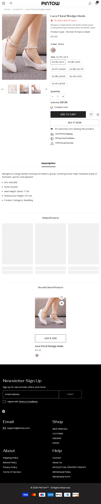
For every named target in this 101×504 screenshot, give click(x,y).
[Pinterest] (3, 411)
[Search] (11, 3)
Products (17, 9)
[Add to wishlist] (61, 297)
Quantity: (55, 91)
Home (7, 9)
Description (48, 163)
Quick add (50, 338)
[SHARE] (96, 114)
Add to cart (68, 114)
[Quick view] (61, 303)
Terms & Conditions (28, 401)
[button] (3, 89)
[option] (24, 47)
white (37, 355)
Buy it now (75, 122)
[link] (91, 114)
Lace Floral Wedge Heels (49, 346)
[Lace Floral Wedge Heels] (50, 313)
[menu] (3, 3)
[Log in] (90, 3)
